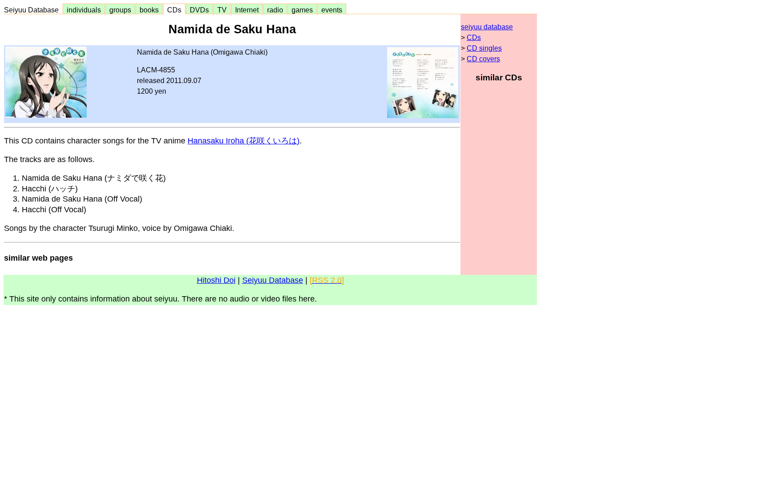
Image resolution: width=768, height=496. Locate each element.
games (302, 10)
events (332, 10)
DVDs (199, 10)
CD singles (484, 48)
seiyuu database (487, 27)
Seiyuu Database (33, 10)
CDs (174, 10)
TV (222, 10)
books (149, 10)
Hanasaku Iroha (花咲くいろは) (244, 140)
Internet (247, 10)
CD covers (483, 59)
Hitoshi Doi (216, 280)
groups (120, 10)
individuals (83, 10)
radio (275, 10)
